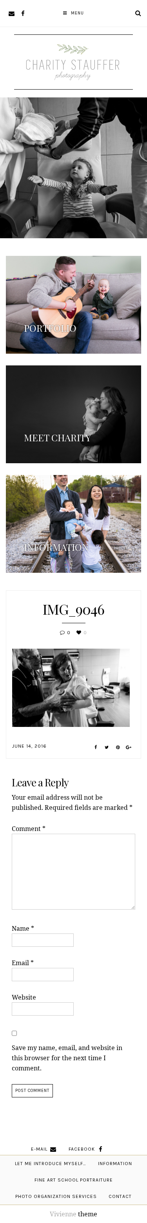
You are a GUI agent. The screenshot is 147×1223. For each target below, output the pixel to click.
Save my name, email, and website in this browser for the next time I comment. (67, 1057)
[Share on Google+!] (129, 747)
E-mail (39, 1149)
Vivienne (63, 1214)
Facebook (82, 1149)
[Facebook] (23, 13)
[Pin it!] (118, 747)
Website (24, 997)
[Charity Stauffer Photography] (73, 77)
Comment (28, 828)
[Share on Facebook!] (96, 747)
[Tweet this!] (107, 747)
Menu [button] (77, 13)
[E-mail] (11, 13)
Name (23, 928)
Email (23, 963)
